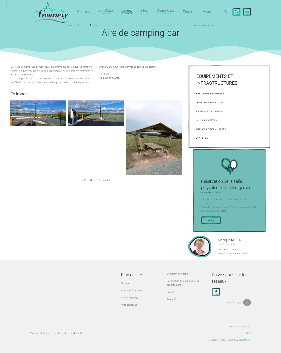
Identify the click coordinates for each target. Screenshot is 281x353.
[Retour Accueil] (50, 11)
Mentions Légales (40, 333)
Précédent (89, 180)
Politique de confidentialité (69, 333)
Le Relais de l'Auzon (209, 111)
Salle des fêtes (206, 120)
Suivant (103, 180)
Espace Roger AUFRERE (211, 129)
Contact (188, 11)
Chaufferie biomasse (210, 93)
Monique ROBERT (230, 240)
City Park (202, 138)
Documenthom (243, 339)
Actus (207, 11)
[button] (106, 12)
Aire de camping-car (210, 102)
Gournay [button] (83, 11)
